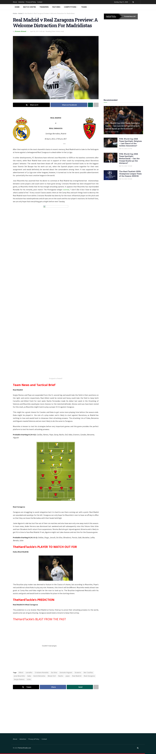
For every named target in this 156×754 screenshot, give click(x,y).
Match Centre (29, 7)
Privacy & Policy (31, 2)
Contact (39, 2)
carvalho (29, 673)
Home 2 (20, 13)
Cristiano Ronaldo (42, 673)
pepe (68, 676)
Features (56, 7)
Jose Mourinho (19, 676)
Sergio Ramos (19, 679)
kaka (29, 676)
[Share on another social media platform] (96, 105)
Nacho (60, 676)
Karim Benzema (39, 676)
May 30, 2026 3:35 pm (125, 148)
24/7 (134, 16)
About (15, 2)
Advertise (21, 2)
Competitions (70, 7)
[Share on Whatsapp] (90, 105)
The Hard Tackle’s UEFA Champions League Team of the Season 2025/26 (130, 173)
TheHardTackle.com (24, 748)
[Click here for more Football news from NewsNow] (113, 16)
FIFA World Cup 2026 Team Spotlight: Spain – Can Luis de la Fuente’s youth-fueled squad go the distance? (122, 126)
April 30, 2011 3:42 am (37, 31)
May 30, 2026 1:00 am (125, 179)
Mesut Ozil (52, 676)
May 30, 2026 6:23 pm (111, 132)
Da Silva (54, 673)
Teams (84, 7)
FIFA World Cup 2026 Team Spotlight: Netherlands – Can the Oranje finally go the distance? (129, 158)
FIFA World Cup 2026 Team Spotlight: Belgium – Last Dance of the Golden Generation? (130, 142)
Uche (29, 679)
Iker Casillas (88, 673)
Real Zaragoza (89, 676)
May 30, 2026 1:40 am (125, 166)
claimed (66, 189)
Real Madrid (76, 676)
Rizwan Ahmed (20, 31)
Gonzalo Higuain (66, 673)
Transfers (44, 7)
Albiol (21, 673)
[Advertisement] (56, 709)
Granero (78, 673)
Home (17, 7)
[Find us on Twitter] (133, 2)
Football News (128, 16)
